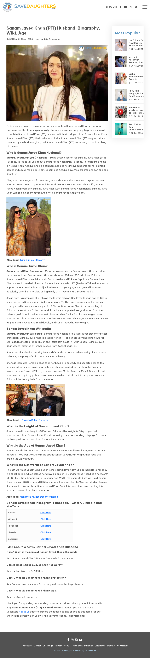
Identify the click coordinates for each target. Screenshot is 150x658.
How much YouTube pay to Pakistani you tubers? (136, 111)
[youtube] (125, 7)
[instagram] (131, 7)
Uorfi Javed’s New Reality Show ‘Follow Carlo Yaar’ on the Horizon (136, 45)
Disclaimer (100, 645)
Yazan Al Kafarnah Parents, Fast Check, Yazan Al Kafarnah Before (136, 64)
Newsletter (122, 645)
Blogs (50, 645)
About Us (24, 611)
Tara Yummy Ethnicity (32, 260)
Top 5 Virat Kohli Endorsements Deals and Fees (137, 129)
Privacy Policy (62, 645)
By (11, 39)
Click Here (45, 512)
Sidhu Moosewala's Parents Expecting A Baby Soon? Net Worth (136, 80)
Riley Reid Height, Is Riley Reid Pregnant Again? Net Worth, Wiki (137, 96)
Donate (111, 645)
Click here (45, 532)
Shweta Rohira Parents (35, 420)
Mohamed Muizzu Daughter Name (38, 496)
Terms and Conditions (82, 645)
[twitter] (136, 7)
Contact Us (39, 645)
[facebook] (120, 7)
